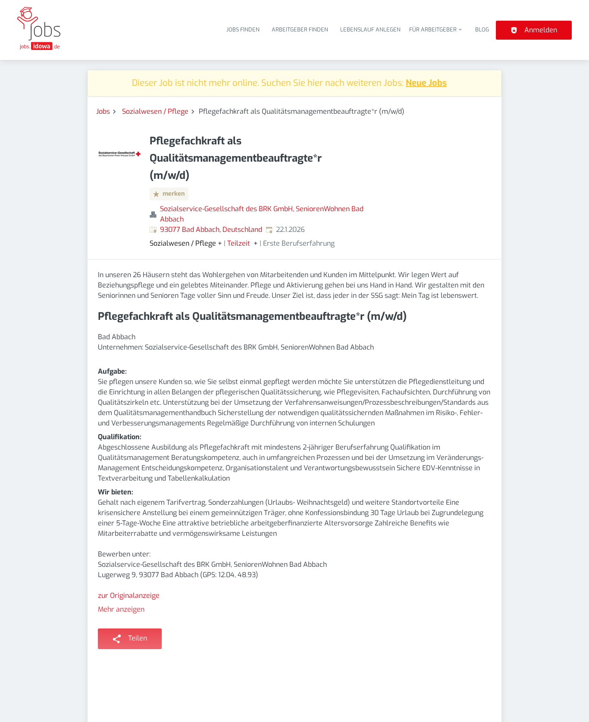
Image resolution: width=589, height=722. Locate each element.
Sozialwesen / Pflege (155, 111)
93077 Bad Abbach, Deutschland (211, 229)
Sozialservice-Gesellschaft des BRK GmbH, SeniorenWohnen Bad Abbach (261, 214)
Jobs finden (243, 29)
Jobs (103, 111)
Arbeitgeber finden (300, 29)
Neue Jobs (426, 83)
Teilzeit (238, 243)
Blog (482, 29)
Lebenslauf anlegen (370, 29)
